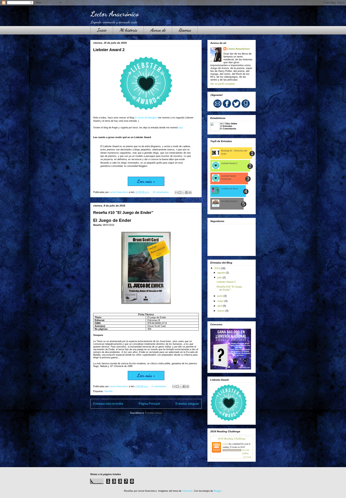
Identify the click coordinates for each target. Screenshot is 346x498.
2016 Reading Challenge (232, 438)
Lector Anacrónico (114, 13)
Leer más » (146, 181)
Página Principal (149, 403)
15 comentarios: (161, 192)
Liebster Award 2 (109, 49)
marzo (221, 310)
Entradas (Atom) (153, 413)
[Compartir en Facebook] (186, 192)
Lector (225, 443)
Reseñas (185, 30)
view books (247, 457)
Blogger (217, 491)
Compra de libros (229, 188)
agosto (221, 272)
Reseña (108, 391)
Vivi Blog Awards (229, 201)
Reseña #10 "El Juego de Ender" (123, 212)
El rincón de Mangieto (146, 117)
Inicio (101, 30)
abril (220, 305)
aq (180, 127)
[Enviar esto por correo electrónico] (176, 192)
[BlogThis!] (180, 192)
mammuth (187, 491)
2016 (217, 268)
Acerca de (157, 30)
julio (220, 277)
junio (220, 295)
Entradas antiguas (187, 403)
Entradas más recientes (108, 403)
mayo (220, 300)
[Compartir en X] (183, 192)
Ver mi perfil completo (222, 83)
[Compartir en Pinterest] (190, 192)
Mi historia (128, 30)
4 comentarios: (159, 386)
